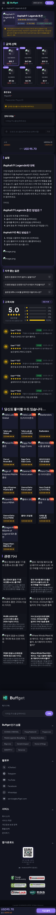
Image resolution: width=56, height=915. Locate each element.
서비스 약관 (6, 820)
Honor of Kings (40, 744)
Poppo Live (46, 732)
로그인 (49, 3)
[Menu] (3, 2)
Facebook (12, 786)
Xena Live (21, 750)
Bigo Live (7, 744)
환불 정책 (6, 828)
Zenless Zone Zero (37, 738)
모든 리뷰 (46, 302)
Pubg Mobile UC (30, 732)
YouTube (11, 780)
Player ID (8, 96)
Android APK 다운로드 (30, 868)
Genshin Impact (23, 744)
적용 (48, 131)
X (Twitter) (12, 767)
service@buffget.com (17, 798)
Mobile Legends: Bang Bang (14, 738)
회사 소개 (6, 816)
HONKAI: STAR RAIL (11, 732)
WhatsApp (12, 792)
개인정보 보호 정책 (9, 824)
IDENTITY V (8, 750)
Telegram (12, 773)
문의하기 (5, 833)
